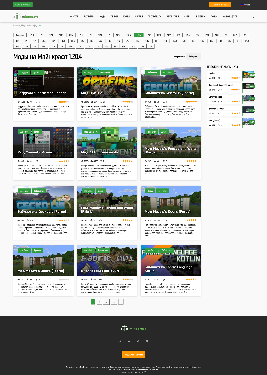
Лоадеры (24, 72)
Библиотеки (152, 72)
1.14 (166, 40)
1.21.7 (41, 35)
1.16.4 (53, 40)
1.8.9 (43, 46)
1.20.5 (129, 35)
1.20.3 (149, 35)
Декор (163, 131)
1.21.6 (51, 35)
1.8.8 (53, 46)
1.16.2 (73, 40)
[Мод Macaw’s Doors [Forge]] (171, 201)
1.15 (119, 40)
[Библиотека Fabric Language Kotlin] (171, 260)
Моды (102, 16)
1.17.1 (26, 40)
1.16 (91, 40)
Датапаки (20, 35)
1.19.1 (216, 35)
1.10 (17, 46)
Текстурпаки (154, 16)
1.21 (109, 35)
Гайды (214, 16)
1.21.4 (71, 35)
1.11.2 (229, 40)
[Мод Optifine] (107, 82)
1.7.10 (70, 46)
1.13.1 (184, 40)
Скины (114, 16)
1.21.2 (90, 35)
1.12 (220, 40)
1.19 (226, 35)
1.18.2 (235, 35)
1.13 (193, 40)
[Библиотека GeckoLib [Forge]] (43, 201)
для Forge (88, 72)
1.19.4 (188, 35)
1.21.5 (61, 35)
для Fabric (38, 72)
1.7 (115, 46)
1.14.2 (147, 40)
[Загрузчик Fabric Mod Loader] (43, 82)
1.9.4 (26, 46)
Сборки (139, 16)
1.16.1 (82, 40)
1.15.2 (100, 40)
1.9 (35, 46)
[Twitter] (138, 341)
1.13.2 (175, 40)
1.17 (35, 40)
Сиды (187, 16)
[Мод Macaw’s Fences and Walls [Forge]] (171, 142)
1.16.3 (63, 40)
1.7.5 (88, 46)
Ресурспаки (173, 16)
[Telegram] (147, 341)
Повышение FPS (104, 72)
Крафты (37, 250)
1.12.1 (211, 40)
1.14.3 (137, 40)
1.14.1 (156, 40)
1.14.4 (127, 40)
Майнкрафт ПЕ (230, 16)
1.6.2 (133, 46)
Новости (74, 16)
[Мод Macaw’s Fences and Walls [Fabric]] (107, 201)
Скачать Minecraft (22, 4)
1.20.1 (169, 35)
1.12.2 (202, 40)
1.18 (17, 40)
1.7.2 (106, 46)
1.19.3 (197, 35)
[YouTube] (120, 341)
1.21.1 (100, 35)
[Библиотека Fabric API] (107, 260)
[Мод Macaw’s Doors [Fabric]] (43, 260)
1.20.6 (118, 35)
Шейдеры (200, 16)
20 (114, 301)
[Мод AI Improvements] (107, 142)
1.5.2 (142, 46)
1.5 (151, 46)
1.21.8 (32, 35)
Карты (126, 16)
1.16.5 (43, 40)
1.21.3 (81, 35)
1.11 (238, 40)
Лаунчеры (89, 16)
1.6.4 (123, 46)
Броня (36, 131)
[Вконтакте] (129, 341)
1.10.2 (247, 40)
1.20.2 (159, 35)
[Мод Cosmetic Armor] (43, 142)
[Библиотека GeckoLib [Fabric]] (171, 82)
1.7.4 (97, 46)
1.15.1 (109, 40)
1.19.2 (207, 35)
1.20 (178, 35)
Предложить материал (220, 4)
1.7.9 (79, 46)
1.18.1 (244, 35)
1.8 (62, 46)
